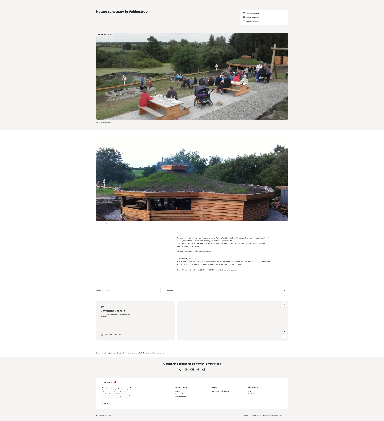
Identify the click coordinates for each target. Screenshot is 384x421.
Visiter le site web (252, 13)
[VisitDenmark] (109, 382)
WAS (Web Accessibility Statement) (275, 415)
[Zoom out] (284, 337)
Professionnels (180, 397)
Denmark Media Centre (220, 391)
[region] (232, 320)
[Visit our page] (186, 369)
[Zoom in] (284, 331)
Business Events (181, 394)
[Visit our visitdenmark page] (192, 369)
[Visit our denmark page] (180, 369)
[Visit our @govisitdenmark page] (198, 369)
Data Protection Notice (252, 415)
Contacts (251, 394)
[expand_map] (284, 304)
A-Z (249, 391)
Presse (177, 391)
